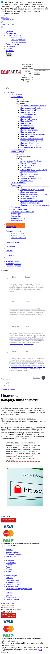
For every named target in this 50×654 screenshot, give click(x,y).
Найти (9, 56)
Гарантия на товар (18, 238)
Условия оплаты (17, 233)
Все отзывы (36, 377)
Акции (9, 567)
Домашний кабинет (14, 554)
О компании (11, 563)
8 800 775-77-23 (7, 24)
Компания (10, 560)
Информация (11, 575)
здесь (40, 650)
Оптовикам (10, 46)
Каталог (11, 92)
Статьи (9, 595)
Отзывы (9, 48)
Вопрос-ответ (11, 597)
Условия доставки (18, 235)
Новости (9, 565)
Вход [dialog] (3, 15)
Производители (12, 44)
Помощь (9, 578)
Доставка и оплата (13, 35)
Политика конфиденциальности (19, 589)
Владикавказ (7, 20)
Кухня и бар (11, 556)
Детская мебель (12, 552)
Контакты (5, 18)
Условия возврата (13, 586)
